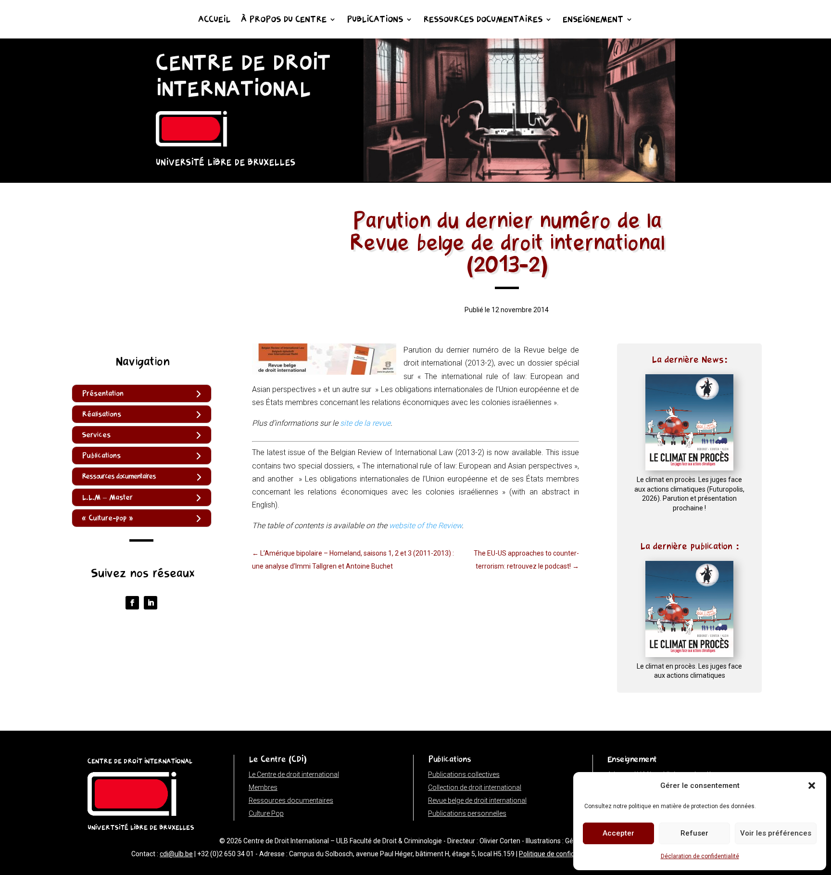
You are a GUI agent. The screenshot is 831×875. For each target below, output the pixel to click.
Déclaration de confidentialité (700, 856)
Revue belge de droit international (477, 800)
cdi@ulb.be (176, 854)
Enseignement (593, 20)
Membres (263, 787)
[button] (812, 785)
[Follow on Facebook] (132, 602)
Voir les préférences (775, 833)
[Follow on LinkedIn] (150, 602)
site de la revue (365, 423)
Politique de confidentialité (559, 854)
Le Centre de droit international (294, 774)
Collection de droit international (474, 787)
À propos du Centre (284, 20)
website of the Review (425, 525)
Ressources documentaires (482, 20)
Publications (375, 20)
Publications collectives (464, 774)
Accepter (618, 833)
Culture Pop (266, 813)
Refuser (694, 833)
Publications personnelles (467, 813)
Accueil (214, 20)
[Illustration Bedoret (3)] (519, 179)
